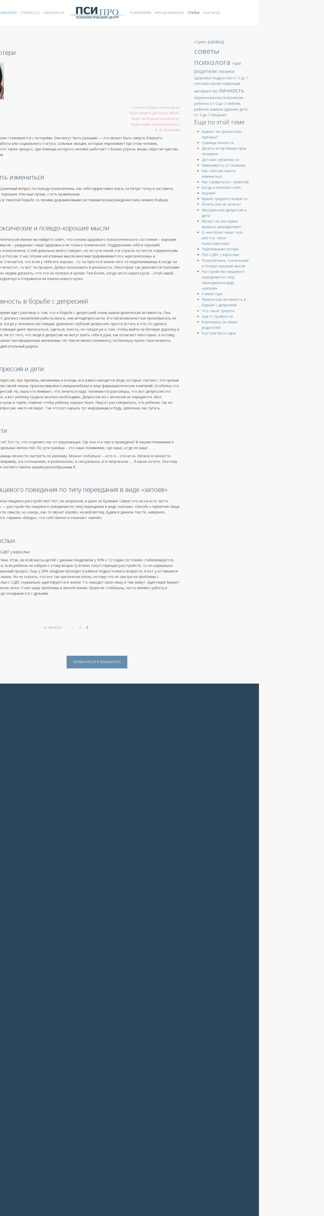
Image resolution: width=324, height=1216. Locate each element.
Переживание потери (220, 249)
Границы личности (218, 142)
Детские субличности (220, 159)
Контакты (211, 12)
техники (226, 71)
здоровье (203, 77)
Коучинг (209, 193)
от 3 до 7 (240, 77)
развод (216, 41)
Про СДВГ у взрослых (220, 254)
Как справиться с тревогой (225, 182)
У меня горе (212, 293)
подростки (222, 77)
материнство (206, 90)
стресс (201, 42)
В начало (53, 627)
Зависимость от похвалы (223, 165)
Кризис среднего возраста (224, 198)
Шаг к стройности (217, 316)
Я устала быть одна (219, 333)
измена (217, 109)
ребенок (202, 109)
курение (231, 109)
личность (231, 90)
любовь (234, 103)
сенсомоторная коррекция (217, 83)
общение (219, 114)
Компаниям (140, 12)
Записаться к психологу (97, 662)
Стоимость (30, 12)
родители (206, 71)
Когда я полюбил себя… (222, 187)
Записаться (53, 12)
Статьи (193, 12)
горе (236, 63)
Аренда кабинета (169, 12)
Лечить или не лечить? (221, 204)
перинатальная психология (218, 97)
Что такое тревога (218, 310)
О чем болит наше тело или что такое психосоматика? (222, 238)
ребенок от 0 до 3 (210, 103)
